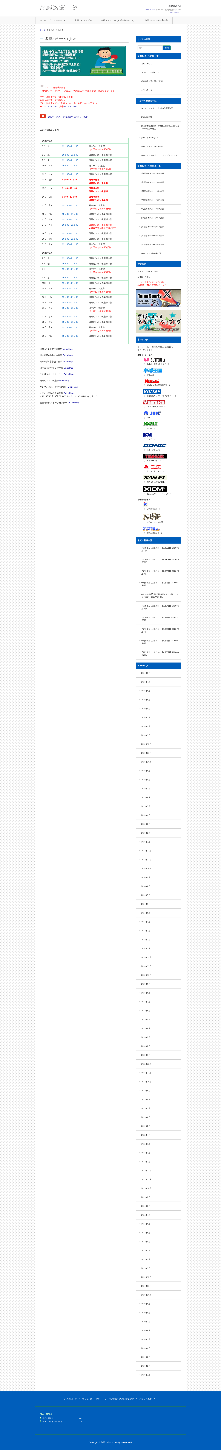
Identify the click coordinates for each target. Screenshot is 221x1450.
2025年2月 (145, 833)
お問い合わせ (175, 12)
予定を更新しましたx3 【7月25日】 (156, 571)
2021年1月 (145, 1268)
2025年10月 (146, 762)
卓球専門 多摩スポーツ (58, 7)
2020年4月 (145, 1348)
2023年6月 (145, 1011)
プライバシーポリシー (150, 72)
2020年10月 (146, 1295)
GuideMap (68, 349)
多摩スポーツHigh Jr (149, 138)
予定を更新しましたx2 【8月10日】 (156, 559)
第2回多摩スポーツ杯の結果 (152, 236)
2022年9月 (145, 1091)
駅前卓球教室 (146, 117)
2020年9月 (145, 1304)
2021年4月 (145, 1242)
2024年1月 (145, 948)
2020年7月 (145, 1322)
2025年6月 (145, 797)
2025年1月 (145, 842)
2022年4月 (145, 1135)
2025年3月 (145, 824)
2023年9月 (145, 984)
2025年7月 (145, 788)
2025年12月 (146, 744)
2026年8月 (145, 673)
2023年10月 (146, 975)
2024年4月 (145, 922)
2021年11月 (146, 1179)
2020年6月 (145, 1330)
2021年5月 (145, 1233)
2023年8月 (145, 993)
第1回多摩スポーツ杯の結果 (152, 244)
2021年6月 (145, 1224)
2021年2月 (145, 1259)
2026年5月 (145, 700)
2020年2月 (145, 1366)
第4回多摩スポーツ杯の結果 (152, 218)
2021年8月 (145, 1206)
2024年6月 (145, 904)
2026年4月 (145, 709)
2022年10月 (146, 1082)
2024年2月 (145, 940)
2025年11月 (146, 753)
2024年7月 (145, 895)
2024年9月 (145, 877)
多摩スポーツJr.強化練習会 (152, 146)
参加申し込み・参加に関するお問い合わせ (67, 117)
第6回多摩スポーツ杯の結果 (152, 200)
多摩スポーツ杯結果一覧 (156, 20)
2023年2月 (145, 1046)
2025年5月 (145, 806)
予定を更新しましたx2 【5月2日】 (156, 641)
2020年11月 (146, 1286)
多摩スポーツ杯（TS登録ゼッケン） (118, 20)
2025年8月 (145, 780)
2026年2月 (145, 726)
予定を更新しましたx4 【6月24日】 (156, 606)
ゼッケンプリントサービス (52, 20)
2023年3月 (145, 1037)
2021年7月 (145, 1215)
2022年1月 (145, 1162)
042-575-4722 (150, 10)
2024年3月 (145, 931)
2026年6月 (145, 691)
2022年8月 (145, 1099)
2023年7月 (145, 1002)
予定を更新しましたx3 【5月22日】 (156, 629)
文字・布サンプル (83, 20)
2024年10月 (146, 868)
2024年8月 (145, 886)
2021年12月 (146, 1170)
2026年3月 (145, 717)
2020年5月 (145, 1339)
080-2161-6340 (71, 106)
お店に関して (146, 63)
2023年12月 (146, 957)
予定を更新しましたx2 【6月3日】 (156, 617)
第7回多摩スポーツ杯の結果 (152, 191)
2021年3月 (145, 1250)
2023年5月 (145, 1019)
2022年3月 (145, 1144)
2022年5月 (145, 1126)
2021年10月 (146, 1188)
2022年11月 (146, 1073)
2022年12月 (146, 1064)
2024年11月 (146, 860)
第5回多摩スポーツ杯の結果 (152, 209)
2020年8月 (145, 1313)
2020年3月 (145, 1357)
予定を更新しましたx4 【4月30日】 (156, 652)
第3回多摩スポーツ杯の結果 (152, 227)
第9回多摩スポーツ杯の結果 (152, 173)
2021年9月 (145, 1197)
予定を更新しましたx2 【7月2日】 (156, 583)
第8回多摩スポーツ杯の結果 (152, 182)
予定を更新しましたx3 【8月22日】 (156, 548)
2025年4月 (145, 815)
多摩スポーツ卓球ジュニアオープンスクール (159, 155)
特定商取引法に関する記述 (152, 81)
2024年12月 (146, 851)
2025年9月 (145, 771)
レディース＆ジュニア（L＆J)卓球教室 (157, 108)
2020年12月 (146, 1277)
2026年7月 (145, 682)
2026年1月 (145, 735)
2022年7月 (145, 1108)
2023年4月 (145, 1028)
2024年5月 (145, 913)
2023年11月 (146, 966)
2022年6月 (145, 1117)
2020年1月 (145, 1375)
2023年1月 (145, 1055)
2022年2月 (145, 1153)
